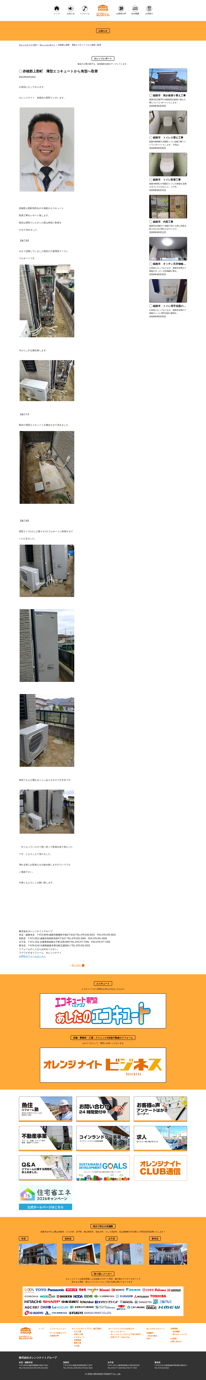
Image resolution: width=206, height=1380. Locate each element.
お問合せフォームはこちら (32, 956)
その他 (76, 1346)
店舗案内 (150, 1333)
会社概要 (176, 1331)
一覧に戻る (75, 965)
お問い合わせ (175, 1341)
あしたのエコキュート (155, 1329)
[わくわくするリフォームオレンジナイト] (103, 10)
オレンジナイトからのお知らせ (121, 1329)
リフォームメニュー (58, 1329)
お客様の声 (54, 1336)
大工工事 (77, 1331)
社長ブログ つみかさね (120, 1337)
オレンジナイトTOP (28, 45)
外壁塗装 (77, 1340)
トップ (41, 1329)
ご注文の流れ (151, 1336)
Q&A (148, 1338)
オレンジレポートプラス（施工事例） (87, 1329)
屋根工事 (77, 1343)
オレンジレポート (47, 45)
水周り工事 (78, 1334)
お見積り (174, 1338)
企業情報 (174, 1329)
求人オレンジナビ (180, 1334)
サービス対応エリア (58, 1333)
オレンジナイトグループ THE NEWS (126, 1334)
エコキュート (79, 1337)
